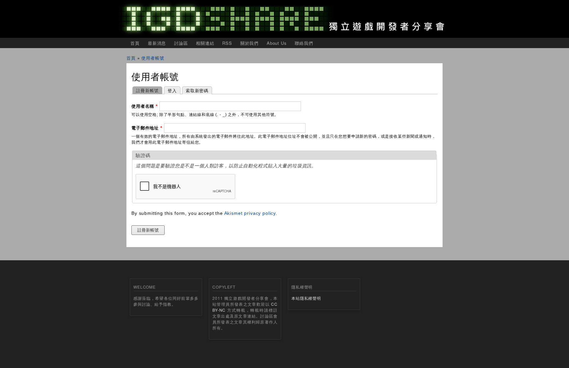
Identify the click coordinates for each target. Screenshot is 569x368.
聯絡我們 (304, 43)
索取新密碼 (197, 90)
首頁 (135, 43)
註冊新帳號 (145, 90)
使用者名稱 (144, 106)
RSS (227, 43)
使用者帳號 (152, 58)
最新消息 (157, 43)
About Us (277, 43)
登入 (172, 90)
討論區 (181, 43)
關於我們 (249, 43)
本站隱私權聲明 (306, 298)
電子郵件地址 (146, 128)
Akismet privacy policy (250, 213)
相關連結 (205, 43)
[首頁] (284, 19)
